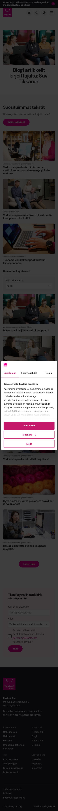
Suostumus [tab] (10, 373)
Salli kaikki (29, 425)
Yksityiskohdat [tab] (29, 373)
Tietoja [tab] (48, 373)
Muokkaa (27, 435)
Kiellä (29, 443)
